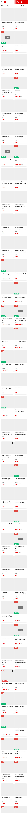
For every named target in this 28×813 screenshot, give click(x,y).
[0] (21, 2)
